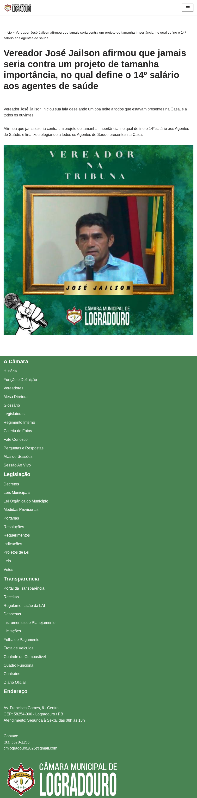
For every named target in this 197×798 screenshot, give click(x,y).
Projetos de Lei (16, 552)
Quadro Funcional (19, 665)
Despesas (12, 614)
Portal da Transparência (24, 588)
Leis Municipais (17, 492)
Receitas (11, 597)
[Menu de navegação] (187, 8)
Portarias (11, 518)
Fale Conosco (16, 439)
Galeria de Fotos (18, 431)
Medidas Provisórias (21, 510)
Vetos (8, 570)
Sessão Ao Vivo (17, 465)
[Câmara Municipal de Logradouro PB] (18, 7)
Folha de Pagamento (21, 640)
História (10, 371)
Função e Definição (20, 380)
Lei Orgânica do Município (26, 501)
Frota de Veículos (18, 648)
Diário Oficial (15, 682)
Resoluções (14, 527)
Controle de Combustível (25, 657)
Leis (7, 561)
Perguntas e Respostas (23, 448)
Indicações (13, 544)
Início (8, 32)
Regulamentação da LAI (24, 606)
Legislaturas (14, 414)
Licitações (12, 631)
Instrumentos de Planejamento (29, 623)
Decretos (11, 484)
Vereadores (13, 388)
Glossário (12, 405)
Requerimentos (17, 535)
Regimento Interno (19, 422)
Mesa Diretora (16, 397)
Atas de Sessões (18, 456)
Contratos (12, 674)
